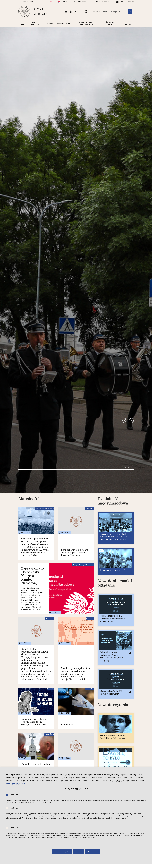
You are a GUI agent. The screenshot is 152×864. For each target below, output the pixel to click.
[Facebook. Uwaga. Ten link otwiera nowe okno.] (76, 11)
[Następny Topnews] (124, 539)
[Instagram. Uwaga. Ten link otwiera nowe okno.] (86, 11)
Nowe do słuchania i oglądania (115, 722)
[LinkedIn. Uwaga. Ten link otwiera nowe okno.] (65, 11)
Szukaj (130, 11)
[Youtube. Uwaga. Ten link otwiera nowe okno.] (71, 11)
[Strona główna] (24, 12)
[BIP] (50, 1)
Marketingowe (14, 827)
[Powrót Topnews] (131, 539)
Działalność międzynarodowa (113, 640)
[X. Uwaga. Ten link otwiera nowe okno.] (81, 11)
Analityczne (14, 808)
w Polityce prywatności (16, 783)
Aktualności (28, 638)
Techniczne (14, 794)
